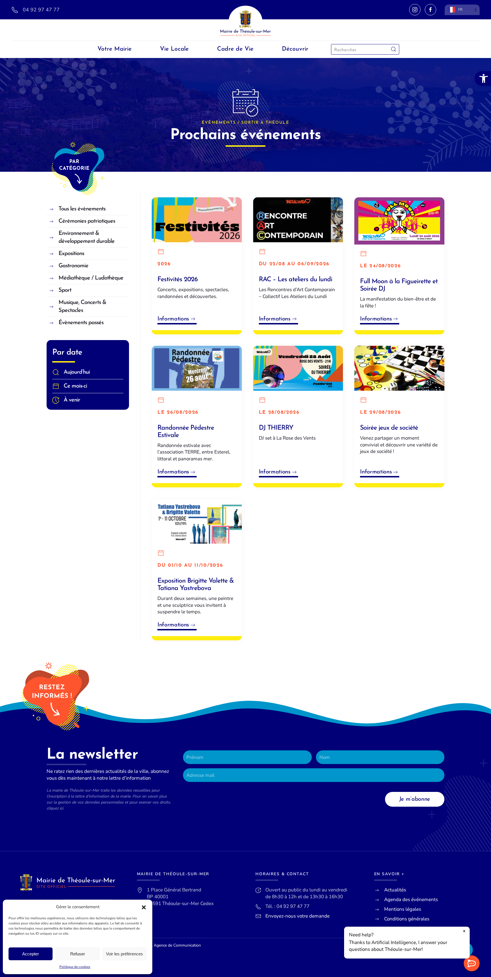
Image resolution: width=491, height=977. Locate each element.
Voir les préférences (124, 953)
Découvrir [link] (295, 49)
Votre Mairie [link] (114, 49)
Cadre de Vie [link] (235, 49)
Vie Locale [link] (174, 49)
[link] (483, 78)
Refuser (77, 953)
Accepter (30, 953)
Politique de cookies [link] (74, 966)
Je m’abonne (414, 799)
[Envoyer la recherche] (393, 49)
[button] (144, 907)
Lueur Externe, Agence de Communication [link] (164, 945)
